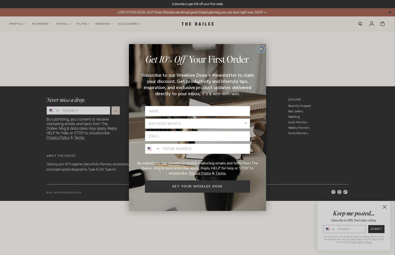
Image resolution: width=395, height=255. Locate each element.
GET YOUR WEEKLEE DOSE (197, 186)
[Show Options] (245, 124)
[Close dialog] (261, 49)
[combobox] (196, 124)
